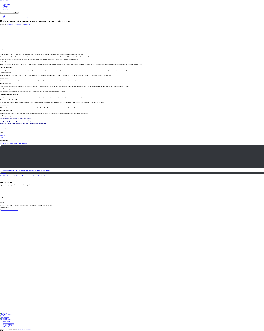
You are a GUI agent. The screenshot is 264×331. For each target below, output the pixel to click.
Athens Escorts (3, 315)
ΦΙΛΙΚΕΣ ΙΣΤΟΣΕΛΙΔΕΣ (8, 323)
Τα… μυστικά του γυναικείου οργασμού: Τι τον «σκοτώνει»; (13, 143)
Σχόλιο (2, 195)
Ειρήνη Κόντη (27, 24)
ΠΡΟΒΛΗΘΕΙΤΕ (6, 321)
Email (1, 200)
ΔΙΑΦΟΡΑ (5, 7)
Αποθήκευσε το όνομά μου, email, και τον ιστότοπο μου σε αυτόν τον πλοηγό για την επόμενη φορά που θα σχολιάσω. (27, 205)
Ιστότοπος (2, 202)
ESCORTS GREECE (7, 325)
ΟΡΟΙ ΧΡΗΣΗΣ (6, 326)
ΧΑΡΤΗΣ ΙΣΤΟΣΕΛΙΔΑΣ (8, 324)
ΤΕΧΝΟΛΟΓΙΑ (6, 9)
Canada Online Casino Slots (6, 314)
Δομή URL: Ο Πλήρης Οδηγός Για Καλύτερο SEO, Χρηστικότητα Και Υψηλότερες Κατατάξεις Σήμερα (23, 175)
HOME (4, 3)
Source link (2, 135)
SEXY (4, 5)
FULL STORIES (6, 4)
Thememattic (28, 329)
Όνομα (2, 197)
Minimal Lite (20, 329)
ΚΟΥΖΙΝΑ (5, 6)
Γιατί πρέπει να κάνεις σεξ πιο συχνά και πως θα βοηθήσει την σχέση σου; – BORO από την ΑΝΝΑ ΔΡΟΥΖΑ (25, 170)
